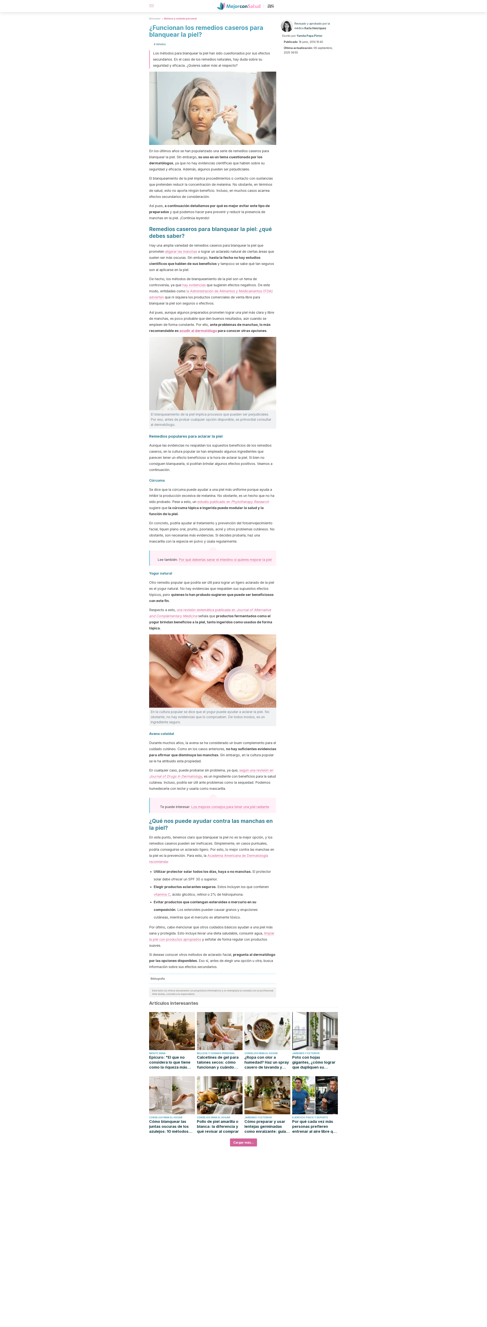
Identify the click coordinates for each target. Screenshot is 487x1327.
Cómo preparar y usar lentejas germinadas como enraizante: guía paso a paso (265, 1126)
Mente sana (157, 1053)
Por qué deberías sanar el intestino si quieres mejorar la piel (225, 560)
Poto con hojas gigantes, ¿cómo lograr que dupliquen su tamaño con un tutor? (313, 1062)
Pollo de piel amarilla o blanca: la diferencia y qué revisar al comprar (218, 1126)
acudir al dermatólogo (198, 331)
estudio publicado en (233, 502)
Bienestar (155, 18)
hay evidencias (194, 285)
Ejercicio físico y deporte (310, 1117)
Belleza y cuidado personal (180, 18)
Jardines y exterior (305, 1053)
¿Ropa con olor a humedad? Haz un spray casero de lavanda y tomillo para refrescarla (266, 1062)
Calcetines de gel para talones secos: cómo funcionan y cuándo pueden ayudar (218, 1062)
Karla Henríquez (315, 28)
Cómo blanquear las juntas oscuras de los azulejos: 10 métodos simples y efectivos (169, 1126)
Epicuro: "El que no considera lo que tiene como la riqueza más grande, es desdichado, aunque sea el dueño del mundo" (171, 1062)
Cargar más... (243, 1142)
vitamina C (162, 894)
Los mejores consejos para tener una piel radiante (230, 807)
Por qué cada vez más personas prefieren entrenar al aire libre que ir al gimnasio (314, 1126)
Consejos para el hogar (261, 1053)
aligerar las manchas (181, 251)
